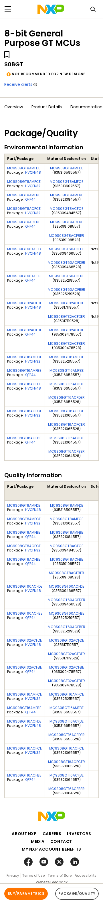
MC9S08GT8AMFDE (23, 168)
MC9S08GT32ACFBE (24, 330)
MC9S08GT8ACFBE (23, 222)
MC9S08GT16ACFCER (66, 424)
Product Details (46, 107)
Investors (79, 834)
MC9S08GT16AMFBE (24, 370)
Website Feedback (52, 882)
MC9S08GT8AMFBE (23, 195)
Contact (61, 841)
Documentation (86, 107)
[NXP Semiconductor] (50, 9)
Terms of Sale (60, 875)
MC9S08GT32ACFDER (66, 316)
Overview (13, 107)
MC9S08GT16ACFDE (24, 384)
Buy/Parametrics (26, 893)
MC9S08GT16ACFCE (24, 411)
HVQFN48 (33, 172)
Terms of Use (33, 875)
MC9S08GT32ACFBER (66, 343)
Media (38, 841)
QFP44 (30, 199)
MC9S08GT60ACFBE (24, 276)
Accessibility (85, 875)
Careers (52, 834)
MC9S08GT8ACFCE (24, 208)
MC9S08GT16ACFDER (66, 397)
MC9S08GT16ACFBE (24, 437)
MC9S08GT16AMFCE (24, 357)
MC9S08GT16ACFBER (66, 451)
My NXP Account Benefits (51, 849)
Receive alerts (18, 84)
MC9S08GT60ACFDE (24, 249)
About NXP (24, 834)
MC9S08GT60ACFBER (66, 289)
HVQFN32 (32, 185)
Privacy (13, 875)
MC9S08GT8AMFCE (24, 181)
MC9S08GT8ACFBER (66, 235)
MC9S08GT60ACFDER (66, 262)
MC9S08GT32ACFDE (24, 303)
